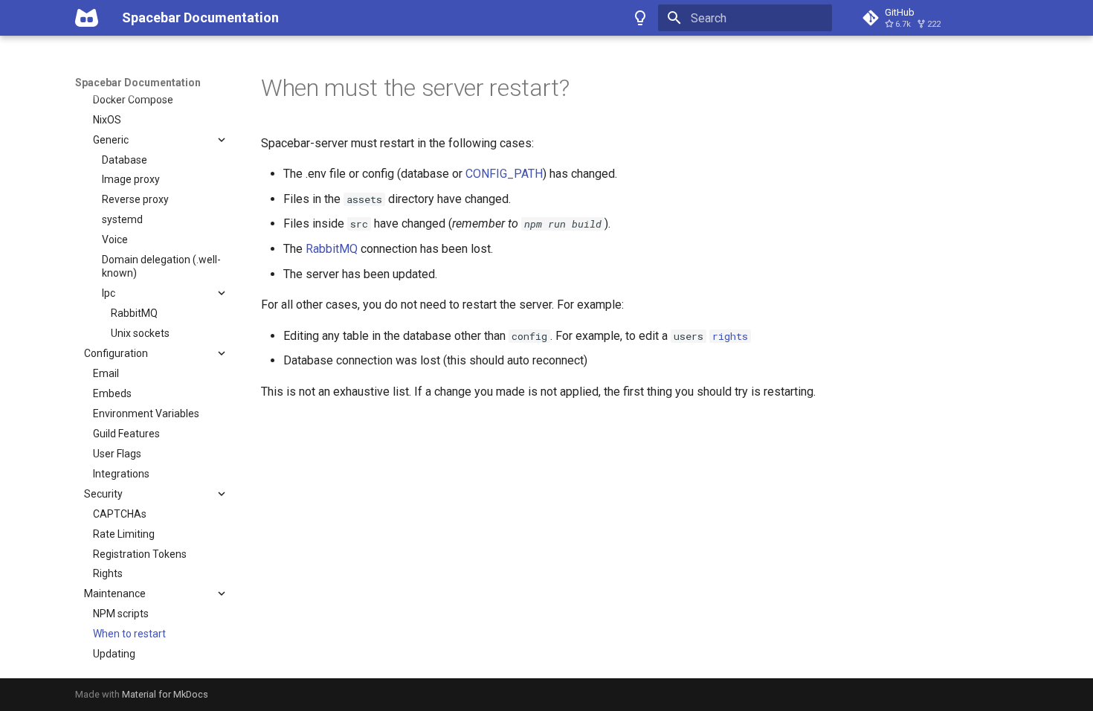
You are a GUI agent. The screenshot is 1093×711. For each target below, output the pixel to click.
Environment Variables (146, 413)
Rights (108, 573)
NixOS (107, 120)
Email (106, 373)
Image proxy (131, 179)
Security (103, 494)
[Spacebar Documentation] (86, 18)
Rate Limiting (124, 534)
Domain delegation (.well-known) (161, 266)
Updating (114, 654)
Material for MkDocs (165, 694)
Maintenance (115, 593)
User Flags (117, 454)
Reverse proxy (135, 199)
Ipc (108, 293)
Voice (115, 239)
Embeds (112, 393)
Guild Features (126, 434)
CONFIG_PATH (504, 174)
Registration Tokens (140, 554)
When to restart (129, 634)
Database (124, 160)
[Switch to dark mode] (640, 18)
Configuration (116, 353)
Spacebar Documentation (138, 83)
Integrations (121, 474)
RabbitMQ (134, 313)
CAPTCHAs (119, 514)
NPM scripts (121, 614)
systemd (122, 219)
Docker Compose (133, 100)
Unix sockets (140, 333)
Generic (111, 140)
